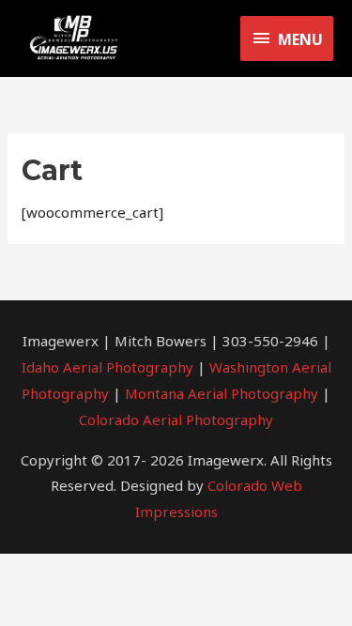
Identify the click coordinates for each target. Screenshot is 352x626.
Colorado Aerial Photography (176, 419)
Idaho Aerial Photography (107, 367)
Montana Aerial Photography (221, 393)
